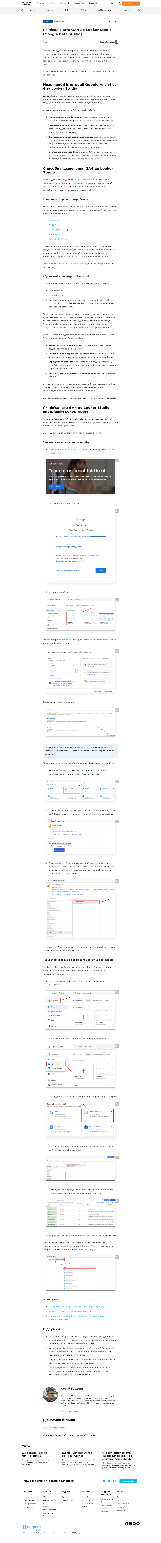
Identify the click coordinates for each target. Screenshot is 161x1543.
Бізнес (50, 10)
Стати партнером (31, 1500)
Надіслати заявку (130, 3)
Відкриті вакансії (123, 1504)
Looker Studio (70, 450)
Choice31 (85, 1497)
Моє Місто (86, 1500)
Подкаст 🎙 (64, 3)
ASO (45, 1506)
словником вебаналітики (71, 264)
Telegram (125, 10)
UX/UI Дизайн (106, 1505)
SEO (67, 10)
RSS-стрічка (121, 1514)
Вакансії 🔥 (79, 3)
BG (104, 1481)
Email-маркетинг (49, 1510)
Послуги (40, 3)
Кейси (52, 3)
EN (110, 21)
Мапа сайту (121, 1511)
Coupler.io (54, 221)
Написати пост (128, 1481)
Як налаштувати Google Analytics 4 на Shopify (72, 1312)
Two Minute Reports (59, 239)
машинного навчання (104, 137)
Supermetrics (55, 235)
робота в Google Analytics (54, 1428)
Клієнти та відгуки (31, 1497)
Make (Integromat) (58, 230)
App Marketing (102, 10)
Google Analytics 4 (82, 180)
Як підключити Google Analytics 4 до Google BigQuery (76, 1307)
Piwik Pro (53, 225)
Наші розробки (30, 1504)
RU (115, 21)
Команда (119, 1500)
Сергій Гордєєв (72, 1388)
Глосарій (93, 3)
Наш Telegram (68, 1500)
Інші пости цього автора (71, 1411)
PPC (82, 10)
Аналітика (48, 21)
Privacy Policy (29, 1507)
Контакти (120, 1507)
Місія (118, 1497)
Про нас (65, 1497)
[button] (112, 3)
